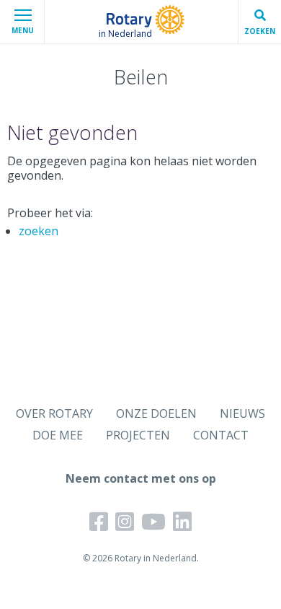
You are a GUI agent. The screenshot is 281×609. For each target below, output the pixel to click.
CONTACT (221, 435)
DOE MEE (57, 435)
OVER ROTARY (54, 413)
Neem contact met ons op (141, 478)
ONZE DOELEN (156, 413)
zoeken (38, 231)
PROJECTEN (138, 435)
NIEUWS (242, 413)
